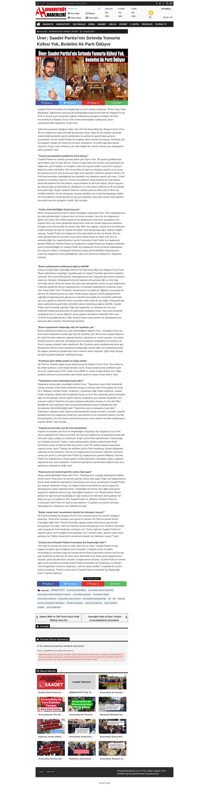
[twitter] (160, 3)
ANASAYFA (48, 24)
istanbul (121, 598)
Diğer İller (169, 17)
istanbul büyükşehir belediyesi (51, 603)
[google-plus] (163, 3)
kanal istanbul (111, 603)
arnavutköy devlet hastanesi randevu (54, 594)
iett (114, 598)
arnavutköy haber (101, 594)
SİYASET (123, 24)
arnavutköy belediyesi (76, 590)
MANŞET (102, 24)
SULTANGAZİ (79, 24)
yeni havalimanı (54, 607)
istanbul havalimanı (94, 603)
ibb (109, 598)
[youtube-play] (171, 3)
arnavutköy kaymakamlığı (94, 598)
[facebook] (156, 3)
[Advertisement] (152, 77)
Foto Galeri (93, 18)
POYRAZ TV (161, 24)
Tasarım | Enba (104, 783)
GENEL (91, 24)
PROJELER (147, 24)
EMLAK (112, 24)
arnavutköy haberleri (47, 598)
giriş (60, 650)
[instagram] (167, 3)
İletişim (91, 14)
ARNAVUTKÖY (63, 24)
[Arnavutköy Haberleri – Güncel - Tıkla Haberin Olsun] (51, 12)
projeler (41, 607)
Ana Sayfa (74, 14)
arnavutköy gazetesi (82, 594)
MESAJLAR (51, 771)
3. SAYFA (134, 24)
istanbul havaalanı (75, 603)
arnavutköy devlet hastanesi (100, 590)
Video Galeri (75, 18)
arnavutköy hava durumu (69, 598)
